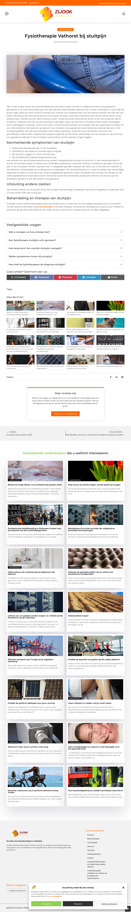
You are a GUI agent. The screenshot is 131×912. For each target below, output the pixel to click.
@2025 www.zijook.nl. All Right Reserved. (22, 908)
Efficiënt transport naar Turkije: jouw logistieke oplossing (30, 660)
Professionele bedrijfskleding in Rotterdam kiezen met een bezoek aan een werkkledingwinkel (20, 349)
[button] (123, 887)
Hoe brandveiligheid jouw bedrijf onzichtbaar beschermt (95, 790)
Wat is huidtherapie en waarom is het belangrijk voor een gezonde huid (93, 748)
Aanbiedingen (65, 29)
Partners (90, 835)
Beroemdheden (93, 839)
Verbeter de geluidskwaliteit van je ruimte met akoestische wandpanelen (90, 573)
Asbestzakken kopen (78, 616)
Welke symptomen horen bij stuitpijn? (65, 256)
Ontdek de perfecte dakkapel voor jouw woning (31, 703)
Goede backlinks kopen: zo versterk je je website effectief (96, 864)
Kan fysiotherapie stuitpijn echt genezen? (65, 240)
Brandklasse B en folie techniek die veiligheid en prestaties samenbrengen (49, 349)
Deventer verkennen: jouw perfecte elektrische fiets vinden (33, 791)
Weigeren (78, 904)
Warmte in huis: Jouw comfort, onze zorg (28, 747)
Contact (90, 858)
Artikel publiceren (94, 854)
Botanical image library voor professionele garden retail (35, 484)
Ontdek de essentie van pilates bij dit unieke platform (94, 659)
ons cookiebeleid (54, 896)
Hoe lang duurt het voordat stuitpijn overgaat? (65, 248)
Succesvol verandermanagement (109, 366)
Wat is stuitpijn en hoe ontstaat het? (65, 232)
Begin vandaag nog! (65, 393)
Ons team (91, 850)
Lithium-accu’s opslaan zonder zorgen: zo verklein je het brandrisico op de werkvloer (35, 617)
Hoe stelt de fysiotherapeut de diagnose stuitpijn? (65, 264)
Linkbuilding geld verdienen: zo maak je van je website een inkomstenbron (97, 874)
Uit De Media (92, 842)
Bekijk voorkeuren (109, 904)
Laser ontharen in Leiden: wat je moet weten (89, 703)
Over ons (90, 846)
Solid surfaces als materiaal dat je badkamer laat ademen (31, 573)
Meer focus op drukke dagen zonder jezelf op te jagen (94, 484)
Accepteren (46, 904)
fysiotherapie (46, 207)
